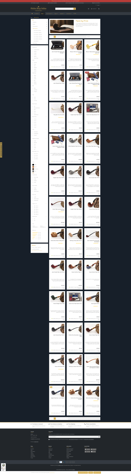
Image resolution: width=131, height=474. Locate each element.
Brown (35, 166)
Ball (34, 80)
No (34, 218)
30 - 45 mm (36, 153)
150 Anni (35, 62)
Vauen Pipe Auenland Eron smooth (58, 210)
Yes (34, 220)
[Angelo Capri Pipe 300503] (75, 203)
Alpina (35, 69)
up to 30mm (36, 158)
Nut (34, 149)
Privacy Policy (69, 451)
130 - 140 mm (36, 211)
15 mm (35, 124)
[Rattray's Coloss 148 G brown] (75, 360)
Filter (33, 94)
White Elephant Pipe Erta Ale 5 (75, 146)
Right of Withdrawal (70, 456)
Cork (35, 144)
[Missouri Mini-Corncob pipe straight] (75, 45)
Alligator (35, 67)
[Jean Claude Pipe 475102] (57, 77)
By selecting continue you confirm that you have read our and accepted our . (72, 439)
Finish (33, 129)
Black (35, 164)
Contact (50, 457)
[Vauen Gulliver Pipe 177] (75, 265)
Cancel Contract (51, 455)
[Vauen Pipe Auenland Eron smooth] (57, 203)
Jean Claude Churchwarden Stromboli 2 (93, 241)
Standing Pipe (34, 216)
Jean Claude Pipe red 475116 (58, 272)
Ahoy (35, 64)
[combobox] (64, 9)
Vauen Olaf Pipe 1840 (59, 366)
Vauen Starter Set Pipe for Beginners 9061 (93, 84)
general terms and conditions (89, 439)
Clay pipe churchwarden (59, 114)
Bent (33, 85)
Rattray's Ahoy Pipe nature (76, 240)
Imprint (68, 452)
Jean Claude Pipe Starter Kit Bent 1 (75, 84)
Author (35, 78)
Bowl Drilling (34, 116)
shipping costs (60, 465)
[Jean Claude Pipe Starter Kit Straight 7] (57, 45)
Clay (35, 111)
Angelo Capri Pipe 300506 (76, 114)
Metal (35, 147)
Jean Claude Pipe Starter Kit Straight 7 (58, 52)
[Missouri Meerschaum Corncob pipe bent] (92, 45)
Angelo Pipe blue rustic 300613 (57, 398)
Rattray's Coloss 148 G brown (75, 366)
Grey (35, 171)
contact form (36, 441)
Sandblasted (36, 133)
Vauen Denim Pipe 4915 (94, 272)
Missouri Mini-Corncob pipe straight (76, 52)
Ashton (35, 54)
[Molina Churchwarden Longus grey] (75, 328)
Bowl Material (34, 103)
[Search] (74, 9)
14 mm (35, 122)
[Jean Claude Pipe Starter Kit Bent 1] (75, 77)
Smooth (35, 135)
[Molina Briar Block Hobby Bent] (57, 234)
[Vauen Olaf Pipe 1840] (57, 360)
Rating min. (34, 230)
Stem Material (34, 185)
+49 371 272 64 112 (34, 437)
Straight (35, 91)
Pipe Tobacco (33, 451)
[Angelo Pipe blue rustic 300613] (57, 391)
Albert (35, 75)
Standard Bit (36, 200)
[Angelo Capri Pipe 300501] (57, 171)
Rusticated (36, 131)
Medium (35, 180)
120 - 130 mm (36, 209)
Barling (35, 56)
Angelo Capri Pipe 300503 (76, 209)
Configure (90, 472)
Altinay (35, 51)
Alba (35, 65)
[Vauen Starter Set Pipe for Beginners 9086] (57, 140)
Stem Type (34, 194)
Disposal (68, 455)
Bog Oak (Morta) (37, 107)
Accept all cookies (97, 472)
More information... (52, 472)
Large (35, 178)
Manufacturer (34, 47)
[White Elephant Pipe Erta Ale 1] (75, 171)
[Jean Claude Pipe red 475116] (57, 265)
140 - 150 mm (36, 212)
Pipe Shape (34, 72)
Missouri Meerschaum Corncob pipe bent (92, 52)
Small (35, 182)
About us (50, 456)
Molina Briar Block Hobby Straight (76, 398)
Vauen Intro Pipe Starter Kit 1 (75, 303)
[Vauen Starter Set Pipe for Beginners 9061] (92, 77)
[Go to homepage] (38, 8)
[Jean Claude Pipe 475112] (92, 171)
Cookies (68, 457)
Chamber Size (34, 174)
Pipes (31, 450)
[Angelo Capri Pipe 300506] (75, 108)
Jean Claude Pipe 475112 (94, 177)
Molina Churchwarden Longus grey (75, 335)
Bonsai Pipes (36, 58)
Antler (35, 140)
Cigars (32, 452)
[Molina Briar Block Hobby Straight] (75, 391)
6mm (35, 97)
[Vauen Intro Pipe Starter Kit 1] (75, 297)
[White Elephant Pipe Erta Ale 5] (75, 140)
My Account (51, 448)
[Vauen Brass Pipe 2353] (92, 203)
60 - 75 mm (36, 157)
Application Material (35, 138)
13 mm (35, 120)
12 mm (35, 119)
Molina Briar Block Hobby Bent (57, 240)
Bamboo (35, 142)
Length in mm (34, 203)
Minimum (35, 227)
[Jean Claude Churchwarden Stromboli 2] (92, 234)
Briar (35, 109)
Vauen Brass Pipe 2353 (94, 209)
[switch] (3, 470)
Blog (49, 452)
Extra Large (36, 177)
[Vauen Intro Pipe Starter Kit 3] (92, 108)
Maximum (43, 227)
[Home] (32, 13)
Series (33, 60)
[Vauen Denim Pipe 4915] (92, 265)
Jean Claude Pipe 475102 (58, 83)
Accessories (33, 455)
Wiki (49, 451)
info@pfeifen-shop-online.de (37, 250)
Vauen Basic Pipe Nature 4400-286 (92, 147)
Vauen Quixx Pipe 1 (95, 303)
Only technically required (83, 472)
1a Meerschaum (36, 49)
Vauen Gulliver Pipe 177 (77, 272)
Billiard (35, 82)
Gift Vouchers (33, 456)
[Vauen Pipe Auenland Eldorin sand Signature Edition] (92, 360)
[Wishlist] (88, 9)
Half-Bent (35, 89)
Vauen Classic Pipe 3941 (94, 335)
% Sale (32, 457)
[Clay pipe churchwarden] (57, 108)
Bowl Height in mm (35, 151)
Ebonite (35, 189)
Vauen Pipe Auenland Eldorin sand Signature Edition (93, 367)
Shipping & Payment (70, 448)
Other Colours (36, 191)
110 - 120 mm (36, 207)
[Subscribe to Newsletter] (99, 437)
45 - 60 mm (36, 155)
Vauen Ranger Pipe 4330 (58, 303)
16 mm (35, 125)
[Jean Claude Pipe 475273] (57, 328)
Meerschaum (36, 114)
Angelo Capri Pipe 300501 (58, 177)
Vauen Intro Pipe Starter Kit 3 (92, 114)
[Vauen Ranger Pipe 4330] (57, 297)
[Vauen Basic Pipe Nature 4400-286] (92, 140)
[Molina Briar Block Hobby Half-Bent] (92, 391)
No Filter (35, 100)
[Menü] (5, 463)
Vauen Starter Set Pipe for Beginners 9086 (58, 147)
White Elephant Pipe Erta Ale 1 (75, 177)
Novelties (32, 448)
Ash (34, 106)
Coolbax (73, 469)
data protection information (73, 439)
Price (33, 223)
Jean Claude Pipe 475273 (58, 335)
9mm (35, 98)
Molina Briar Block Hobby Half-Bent (92, 398)
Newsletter (50, 450)
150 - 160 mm (36, 214)
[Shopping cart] (99, 9)
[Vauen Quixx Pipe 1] (92, 297)
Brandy (35, 83)
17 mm (35, 127)
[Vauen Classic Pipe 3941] (92, 328)
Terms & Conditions (70, 450)
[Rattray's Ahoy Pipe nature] (75, 234)
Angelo (35, 53)
